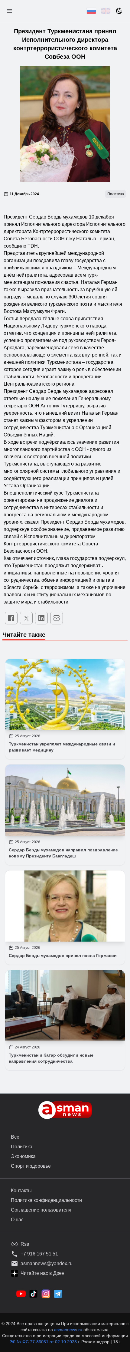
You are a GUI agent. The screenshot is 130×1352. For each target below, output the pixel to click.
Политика (21, 1146)
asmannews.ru (68, 1329)
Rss (25, 1244)
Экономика (23, 1156)
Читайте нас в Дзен (42, 1273)
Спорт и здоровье (31, 1166)
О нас (17, 1219)
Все (15, 1137)
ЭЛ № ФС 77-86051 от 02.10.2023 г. (45, 1341)
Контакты (21, 1190)
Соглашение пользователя (41, 1209)
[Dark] (119, 11)
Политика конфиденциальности (46, 1200)
